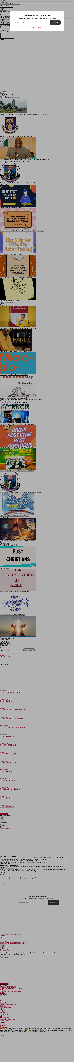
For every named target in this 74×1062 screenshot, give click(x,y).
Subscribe (56, 22)
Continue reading (37, 27)
